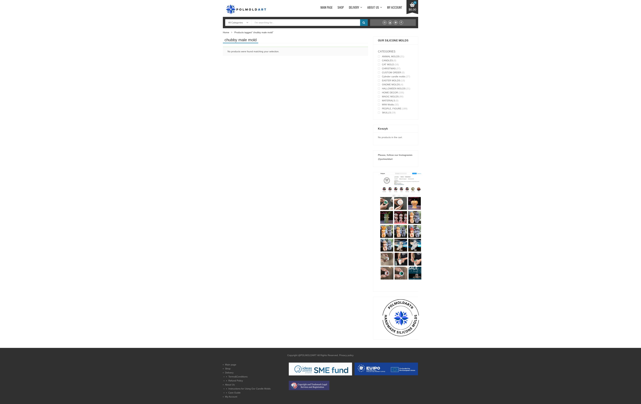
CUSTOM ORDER (391, 72)
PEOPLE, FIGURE (391, 108)
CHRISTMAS (389, 68)
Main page (326, 7)
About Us (373, 7)
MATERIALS (388, 100)
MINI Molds (388, 104)
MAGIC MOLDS (390, 96)
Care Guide (234, 392)
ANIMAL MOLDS (390, 56)
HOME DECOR (390, 92)
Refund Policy (235, 380)
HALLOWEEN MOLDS (393, 88)
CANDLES (387, 60)
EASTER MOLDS (391, 80)
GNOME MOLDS (391, 84)
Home (226, 32)
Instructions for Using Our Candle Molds (249, 388)
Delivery (354, 7)
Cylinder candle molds (393, 76)
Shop (341, 7)
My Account (394, 7)
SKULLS (386, 112)
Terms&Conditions (238, 376)
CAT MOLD (388, 64)
